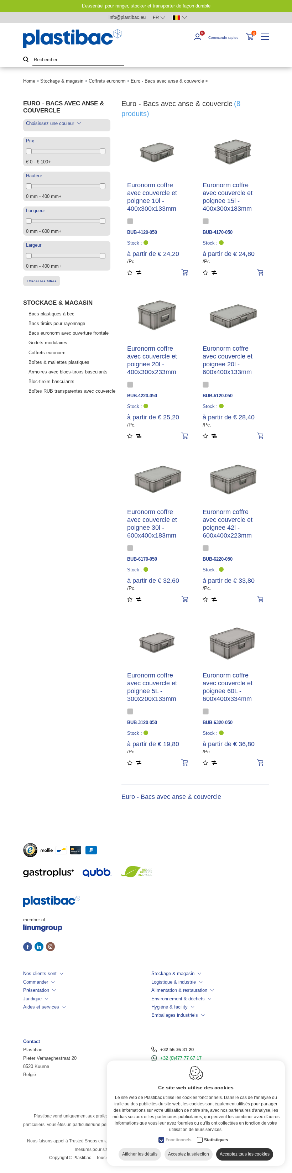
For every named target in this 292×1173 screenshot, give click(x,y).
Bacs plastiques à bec (51, 313)
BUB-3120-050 (142, 722)
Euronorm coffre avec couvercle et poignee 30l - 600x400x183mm (152, 523)
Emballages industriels (174, 1015)
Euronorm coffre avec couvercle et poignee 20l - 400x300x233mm (152, 360)
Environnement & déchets (178, 998)
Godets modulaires (47, 342)
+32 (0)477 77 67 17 (181, 1058)
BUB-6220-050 (218, 559)
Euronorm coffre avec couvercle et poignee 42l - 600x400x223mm (227, 523)
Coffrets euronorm (107, 81)
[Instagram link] (50, 947)
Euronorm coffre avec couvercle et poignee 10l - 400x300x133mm (152, 197)
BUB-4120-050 (142, 232)
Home (29, 81)
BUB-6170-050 (142, 559)
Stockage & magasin (61, 81)
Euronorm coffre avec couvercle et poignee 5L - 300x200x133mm (152, 687)
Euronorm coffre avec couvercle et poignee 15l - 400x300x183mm (227, 197)
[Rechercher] (26, 60)
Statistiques (216, 1139)
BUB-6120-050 (218, 395)
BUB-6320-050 (218, 722)
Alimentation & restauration (179, 990)
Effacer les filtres (42, 281)
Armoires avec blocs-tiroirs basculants (68, 372)
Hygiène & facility (169, 1007)
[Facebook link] (29, 947)
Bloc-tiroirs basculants (51, 381)
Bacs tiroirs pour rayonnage (56, 323)
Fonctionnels (179, 1139)
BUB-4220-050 (142, 395)
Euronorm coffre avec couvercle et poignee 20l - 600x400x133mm (227, 360)
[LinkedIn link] (40, 947)
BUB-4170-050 (218, 232)
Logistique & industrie (173, 982)
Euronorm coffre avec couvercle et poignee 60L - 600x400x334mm (227, 687)
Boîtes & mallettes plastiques (58, 362)
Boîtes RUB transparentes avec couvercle (71, 391)
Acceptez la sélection (188, 1154)
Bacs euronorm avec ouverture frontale (68, 333)
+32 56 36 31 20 (177, 1049)
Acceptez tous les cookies (245, 1154)
